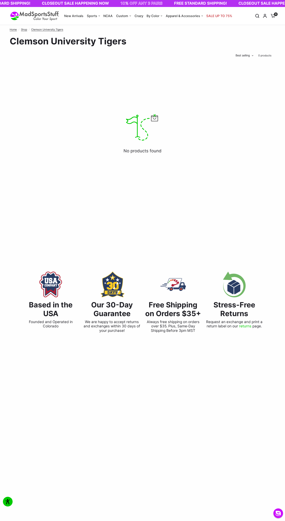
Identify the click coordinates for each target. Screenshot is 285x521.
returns (245, 326)
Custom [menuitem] (122, 16)
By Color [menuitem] (153, 16)
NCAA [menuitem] (108, 16)
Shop (24, 29)
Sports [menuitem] (92, 16)
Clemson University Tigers (47, 29)
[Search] (257, 16)
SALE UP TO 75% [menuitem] (219, 16)
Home (13, 29)
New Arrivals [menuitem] (73, 16)
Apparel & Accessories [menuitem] (183, 16)
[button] (278, 513)
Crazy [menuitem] (139, 16)
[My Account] (265, 16)
